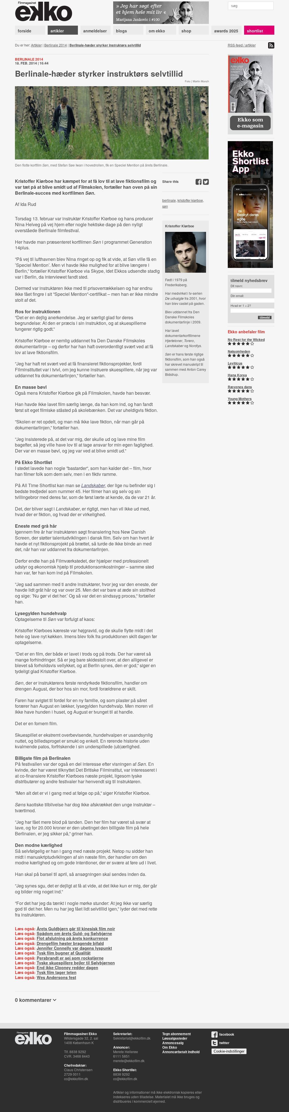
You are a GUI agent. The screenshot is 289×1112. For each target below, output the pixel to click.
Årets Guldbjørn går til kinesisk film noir (76, 928)
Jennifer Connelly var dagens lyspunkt (74, 948)
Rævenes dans (240, 387)
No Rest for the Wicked (246, 339)
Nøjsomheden (239, 351)
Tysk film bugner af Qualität (64, 953)
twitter (224, 1042)
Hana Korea (237, 375)
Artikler (36, 45)
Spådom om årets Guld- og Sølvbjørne (74, 933)
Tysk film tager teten (56, 972)
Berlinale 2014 (55, 45)
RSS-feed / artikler (242, 45)
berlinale (169, 200)
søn (165, 206)
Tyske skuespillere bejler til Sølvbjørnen (76, 962)
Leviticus (235, 363)
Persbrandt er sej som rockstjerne (70, 958)
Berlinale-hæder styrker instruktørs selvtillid (105, 45)
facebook (226, 1034)
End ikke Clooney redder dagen (67, 967)
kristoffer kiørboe (190, 200)
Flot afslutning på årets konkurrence (72, 938)
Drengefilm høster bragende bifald (70, 943)
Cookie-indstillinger (229, 1051)
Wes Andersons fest (56, 977)
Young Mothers (240, 399)
